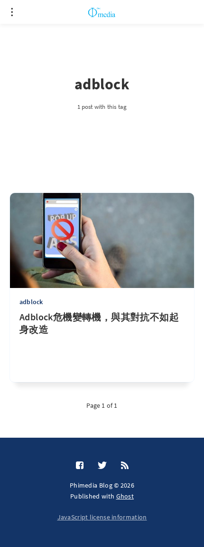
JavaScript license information (102, 517)
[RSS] (125, 465)
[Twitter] (102, 465)
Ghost (125, 496)
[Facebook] (79, 465)
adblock (31, 301)
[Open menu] (12, 12)
